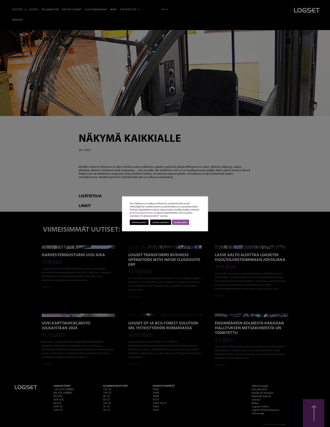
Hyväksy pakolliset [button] (160, 222)
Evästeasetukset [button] (139, 222)
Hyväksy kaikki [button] (180, 222)
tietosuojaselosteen (142, 212)
